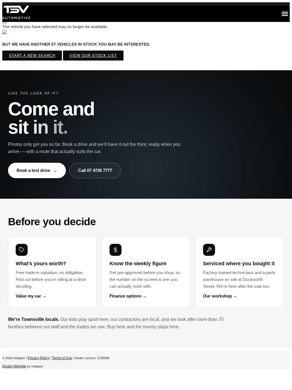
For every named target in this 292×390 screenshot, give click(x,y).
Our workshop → (220, 296)
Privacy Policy (38, 358)
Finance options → (128, 296)
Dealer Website (14, 366)
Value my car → (31, 296)
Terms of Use (62, 358)
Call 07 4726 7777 (95, 170)
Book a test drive (37, 170)
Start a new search (32, 55)
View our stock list (93, 55)
